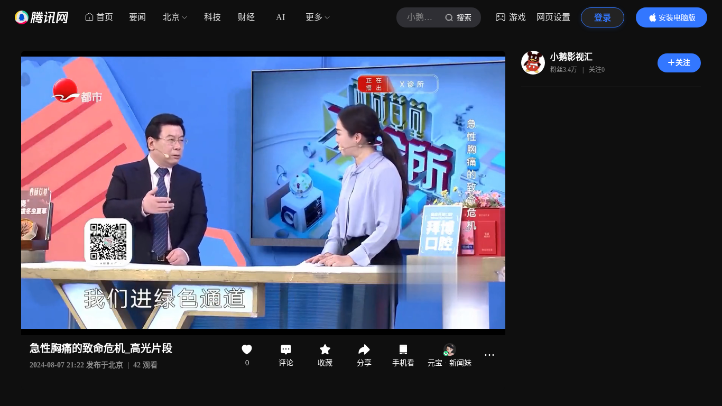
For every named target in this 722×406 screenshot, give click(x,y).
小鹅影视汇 (571, 56)
